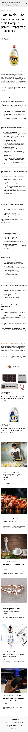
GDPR (11, 728)
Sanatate (14, 561)
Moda (14, 651)
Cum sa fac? (14, 516)
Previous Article (6, 372)
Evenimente (14, 605)
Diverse (9, 10)
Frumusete (9, 651)
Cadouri (5, 605)
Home (2, 10)
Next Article (4, 405)
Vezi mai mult (11, 5)
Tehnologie (15, 725)
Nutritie (9, 561)
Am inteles (18, 5)
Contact (16, 728)
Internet (22, 725)
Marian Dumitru (7, 392)
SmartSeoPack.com (19, 722)
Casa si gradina (6, 516)
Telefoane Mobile (18, 695)
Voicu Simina (7, 38)
